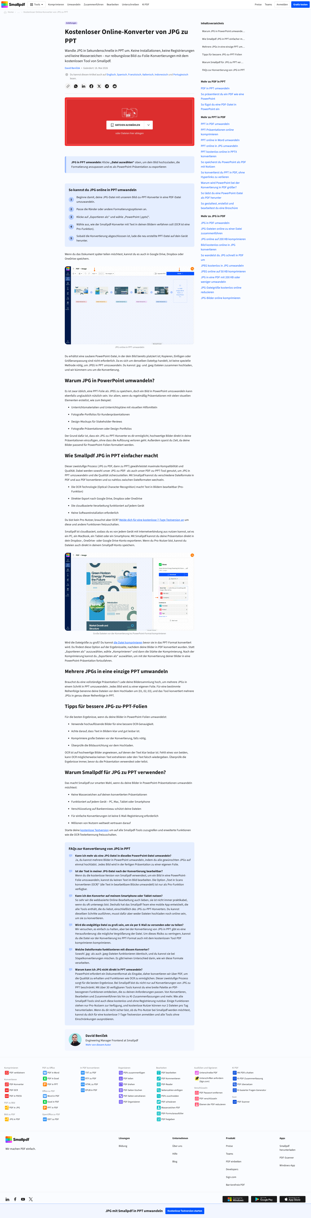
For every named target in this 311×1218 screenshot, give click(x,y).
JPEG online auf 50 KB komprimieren (223, 271)
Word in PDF (53, 1096)
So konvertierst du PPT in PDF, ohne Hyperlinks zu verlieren (223, 174)
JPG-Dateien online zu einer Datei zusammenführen (221, 231)
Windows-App (287, 1165)
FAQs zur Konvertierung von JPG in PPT (223, 70)
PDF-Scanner (243, 1101)
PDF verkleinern (17, 1072)
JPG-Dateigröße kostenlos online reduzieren (221, 290)
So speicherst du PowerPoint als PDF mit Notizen (223, 164)
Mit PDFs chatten (245, 1072)
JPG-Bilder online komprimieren (220, 298)
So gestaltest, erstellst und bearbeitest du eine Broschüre (219, 206)
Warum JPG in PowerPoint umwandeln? (224, 31)
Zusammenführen (94, 4)
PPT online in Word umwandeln (220, 140)
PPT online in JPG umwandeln (219, 146)
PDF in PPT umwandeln (215, 88)
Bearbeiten (113, 4)
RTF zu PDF (90, 1078)
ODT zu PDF (53, 1119)
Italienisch (148, 74)
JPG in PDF (14, 1119)
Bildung (123, 1146)
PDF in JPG (14, 1107)
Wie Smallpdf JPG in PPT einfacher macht (224, 39)
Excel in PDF (53, 1101)
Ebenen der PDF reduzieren (212, 1104)
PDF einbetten (233, 1161)
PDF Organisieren (131, 1101)
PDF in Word (53, 1072)
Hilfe (174, 1154)
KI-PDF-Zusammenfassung (250, 1078)
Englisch (111, 74)
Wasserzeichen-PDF (170, 1107)
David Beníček (72, 68)
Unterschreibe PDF (208, 1072)
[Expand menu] (148, 125)
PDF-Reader (167, 1084)
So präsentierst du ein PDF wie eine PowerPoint (222, 96)
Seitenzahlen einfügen (172, 1090)
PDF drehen (129, 1084)
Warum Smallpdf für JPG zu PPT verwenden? (224, 62)
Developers (232, 1169)
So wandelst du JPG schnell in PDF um (222, 257)
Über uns (177, 1146)
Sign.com (231, 1177)
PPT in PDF (52, 1107)
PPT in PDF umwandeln (215, 124)
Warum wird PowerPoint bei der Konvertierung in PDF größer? (220, 185)
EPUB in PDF (91, 1090)
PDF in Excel (53, 1078)
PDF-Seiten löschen (132, 1090)
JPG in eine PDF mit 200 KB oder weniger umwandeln (220, 279)
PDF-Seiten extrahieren (134, 1096)
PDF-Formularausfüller (172, 1113)
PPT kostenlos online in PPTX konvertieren (219, 154)
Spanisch (122, 74)
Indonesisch (161, 74)
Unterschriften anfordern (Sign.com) (211, 1080)
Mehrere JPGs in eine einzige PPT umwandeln (224, 47)
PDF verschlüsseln (208, 1098)
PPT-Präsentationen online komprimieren (217, 132)
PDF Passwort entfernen (211, 1092)
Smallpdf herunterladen (287, 1148)
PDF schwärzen (168, 1101)
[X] (31, 1199)
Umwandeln (74, 4)
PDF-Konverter (16, 1084)
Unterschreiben (130, 4)
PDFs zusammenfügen (134, 1072)
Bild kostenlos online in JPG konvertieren (218, 247)
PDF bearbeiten (168, 1072)
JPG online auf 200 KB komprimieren (223, 239)
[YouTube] (23, 1199)
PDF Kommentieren (170, 1078)
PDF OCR (13, 1090)
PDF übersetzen (245, 1084)
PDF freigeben (168, 1119)
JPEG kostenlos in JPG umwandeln (222, 266)
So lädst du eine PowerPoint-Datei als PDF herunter (222, 195)
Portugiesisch (180, 74)
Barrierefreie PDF (235, 1185)
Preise (229, 1146)
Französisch (134, 74)
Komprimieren (56, 4)
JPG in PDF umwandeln (215, 223)
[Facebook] (15, 1199)
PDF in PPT (52, 1084)
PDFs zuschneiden (170, 1096)
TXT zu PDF (90, 1072)
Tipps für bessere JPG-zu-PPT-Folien (222, 54)
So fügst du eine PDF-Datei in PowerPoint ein (218, 107)
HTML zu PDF (91, 1084)
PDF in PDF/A (15, 1096)
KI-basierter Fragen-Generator (251, 1090)
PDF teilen (128, 1078)
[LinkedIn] (7, 1199)
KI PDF (145, 4)
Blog (174, 1161)
